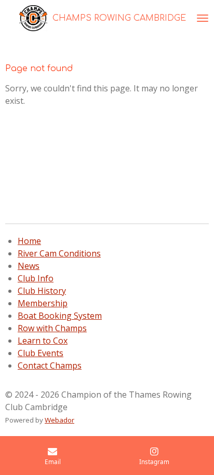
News (28, 266)
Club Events (40, 353)
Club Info (36, 278)
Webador (59, 420)
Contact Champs (50, 365)
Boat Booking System (60, 315)
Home (29, 241)
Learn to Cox (43, 340)
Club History (42, 290)
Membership (43, 303)
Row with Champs (52, 328)
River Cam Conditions (59, 253)
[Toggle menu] (202, 18)
